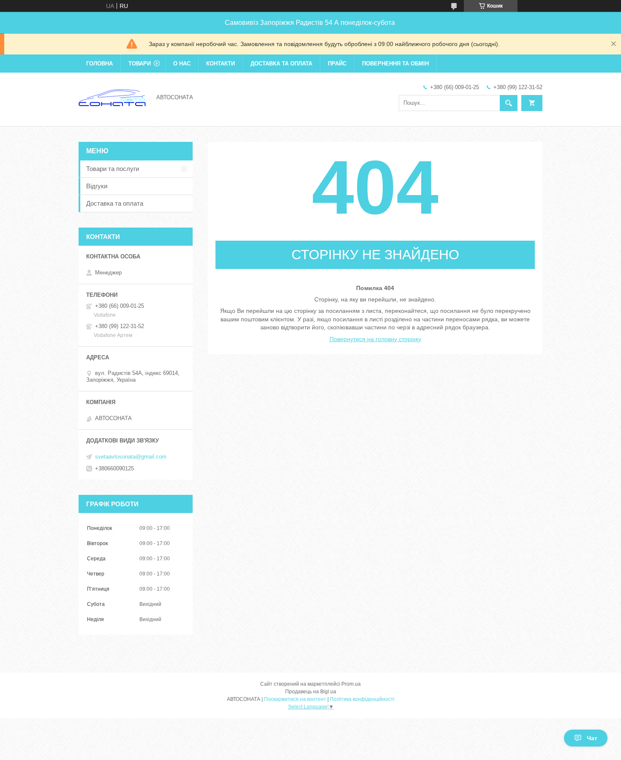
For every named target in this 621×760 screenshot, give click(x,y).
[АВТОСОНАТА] (112, 96)
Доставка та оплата (281, 63)
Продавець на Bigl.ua (310, 692)
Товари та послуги (112, 168)
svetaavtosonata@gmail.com (130, 456)
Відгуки (96, 186)
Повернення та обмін (395, 63)
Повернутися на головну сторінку (375, 339)
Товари (139, 63)
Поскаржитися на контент (295, 699)
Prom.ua (351, 684)
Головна (99, 63)
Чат (592, 738)
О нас (182, 63)
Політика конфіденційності (362, 699)
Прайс (337, 63)
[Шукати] (509, 103)
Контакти (220, 63)
